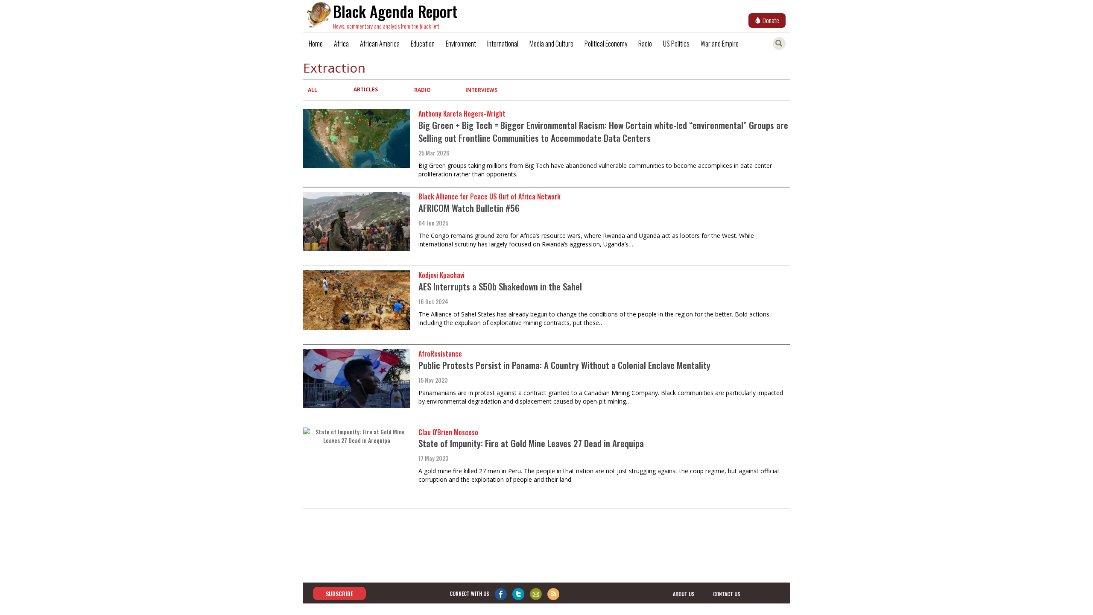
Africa (341, 43)
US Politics (676, 43)
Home (316, 43)
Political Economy (605, 43)
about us (684, 593)
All (312, 90)
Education (423, 43)
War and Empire (720, 43)
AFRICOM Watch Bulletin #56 (469, 207)
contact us (726, 593)
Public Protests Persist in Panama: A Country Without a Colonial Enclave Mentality (564, 365)
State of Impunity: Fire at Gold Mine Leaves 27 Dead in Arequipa (531, 443)
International (502, 43)
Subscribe (339, 593)
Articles (366, 89)
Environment (461, 43)
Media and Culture (551, 43)
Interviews (481, 90)
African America (380, 43)
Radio (645, 43)
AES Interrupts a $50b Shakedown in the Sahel (500, 286)
